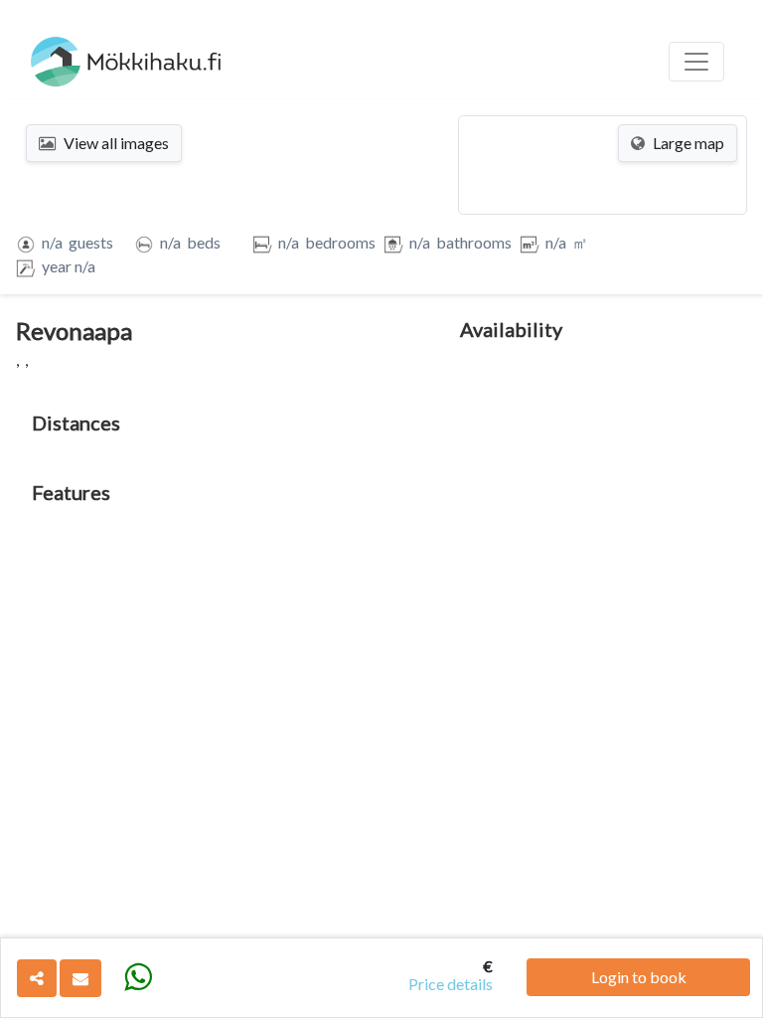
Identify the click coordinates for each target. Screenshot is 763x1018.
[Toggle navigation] (696, 62)
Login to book (639, 976)
